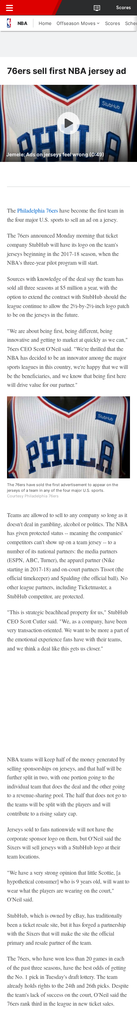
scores (123, 7)
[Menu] (9, 7)
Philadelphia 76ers (37, 210)
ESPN (38, 7)
